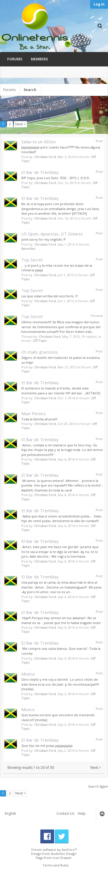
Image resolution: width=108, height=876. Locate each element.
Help (82, 813)
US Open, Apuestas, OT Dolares (52, 234)
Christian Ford (45, 157)
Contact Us (65, 813)
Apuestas (28, 248)
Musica (28, 674)
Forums (14, 59)
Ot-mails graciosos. (39, 352)
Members (39, 59)
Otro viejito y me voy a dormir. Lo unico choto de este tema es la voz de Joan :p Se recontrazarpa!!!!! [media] (60, 684)
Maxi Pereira (33, 413)
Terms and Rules (56, 865)
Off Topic (40, 340)
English (10, 813)
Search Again (98, 117)
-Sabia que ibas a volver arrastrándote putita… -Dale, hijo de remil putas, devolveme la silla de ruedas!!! (61, 518)
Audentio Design (63, 853)
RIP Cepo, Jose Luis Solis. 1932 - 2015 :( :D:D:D (55, 178)
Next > (20, 124)
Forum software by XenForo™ (54, 849)
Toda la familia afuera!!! (39, 419)
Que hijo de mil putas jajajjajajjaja (47, 745)
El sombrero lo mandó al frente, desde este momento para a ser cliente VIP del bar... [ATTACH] (60, 390)
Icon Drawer (62, 857)
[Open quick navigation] (102, 90)
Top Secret (32, 260)
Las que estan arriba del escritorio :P (49, 296)
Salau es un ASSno (38, 141)
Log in (99, 4)
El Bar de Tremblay (39, 172)
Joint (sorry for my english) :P (43, 239)
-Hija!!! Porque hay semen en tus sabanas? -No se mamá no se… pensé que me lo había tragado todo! (61, 620)
